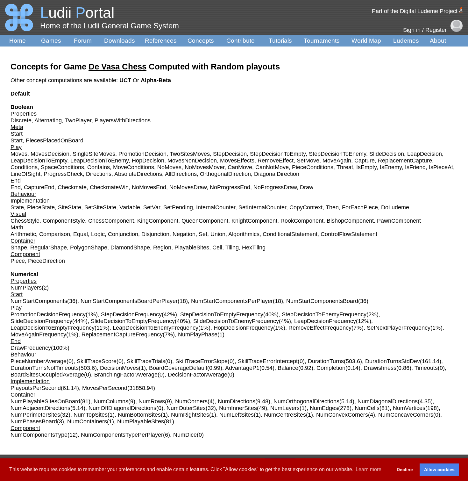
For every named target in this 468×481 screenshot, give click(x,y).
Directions (98, 174)
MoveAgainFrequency (38, 334)
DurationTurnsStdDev (392, 361)
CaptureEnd (39, 187)
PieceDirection (46, 261)
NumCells (367, 408)
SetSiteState (100, 207)
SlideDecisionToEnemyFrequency (236, 321)
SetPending (178, 207)
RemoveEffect (276, 160)
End (16, 187)
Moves (19, 154)
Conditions (24, 167)
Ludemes (406, 40)
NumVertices (409, 408)
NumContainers (87, 421)
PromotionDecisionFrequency (48, 314)
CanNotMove (272, 167)
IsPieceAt (441, 167)
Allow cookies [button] (439, 469)
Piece (18, 261)
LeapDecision (424, 154)
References (161, 40)
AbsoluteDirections (138, 174)
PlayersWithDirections (123, 120)
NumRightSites (190, 415)
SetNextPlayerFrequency (398, 328)
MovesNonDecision (192, 160)
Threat (345, 167)
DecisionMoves (119, 368)
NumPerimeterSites (35, 415)
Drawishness (380, 368)
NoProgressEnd (230, 187)
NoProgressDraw (275, 187)
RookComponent (301, 221)
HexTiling (254, 247)
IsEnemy (391, 167)
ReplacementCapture (405, 160)
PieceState (41, 207)
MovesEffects (237, 160)
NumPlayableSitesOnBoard (45, 401)
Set (203, 234)
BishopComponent (350, 221)
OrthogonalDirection (225, 174)
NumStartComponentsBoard (322, 301)
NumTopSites (91, 415)
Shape (19, 247)
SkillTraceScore (97, 361)
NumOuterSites (186, 408)
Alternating (48, 120)
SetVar (151, 207)
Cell (217, 247)
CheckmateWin (109, 187)
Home (17, 40)
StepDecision (230, 154)
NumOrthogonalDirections (306, 401)
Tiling (232, 247)
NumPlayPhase (197, 334)
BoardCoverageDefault (178, 368)
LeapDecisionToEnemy (99, 160)
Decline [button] (405, 469)
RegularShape (48, 247)
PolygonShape (88, 247)
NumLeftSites (236, 415)
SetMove (308, 160)
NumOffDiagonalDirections (122, 408)
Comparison (54, 234)
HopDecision (148, 160)
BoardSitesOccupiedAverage (47, 374)
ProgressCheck (63, 174)
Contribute (240, 40)
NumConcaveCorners (405, 415)
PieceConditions (312, 167)
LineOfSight (25, 174)
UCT (126, 80)
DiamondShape (130, 247)
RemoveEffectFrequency (319, 328)
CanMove (240, 167)
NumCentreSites (285, 415)
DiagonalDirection (276, 174)
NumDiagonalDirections (388, 401)
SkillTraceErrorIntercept (268, 361)
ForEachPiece (360, 207)
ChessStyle (25, 221)
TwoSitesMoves (190, 154)
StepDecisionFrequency (131, 314)
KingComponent (157, 221)
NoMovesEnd (149, 187)
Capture (364, 160)
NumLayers (285, 408)
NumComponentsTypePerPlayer (122, 435)
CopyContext (306, 207)
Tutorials (280, 40)
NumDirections (236, 401)
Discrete (21, 120)
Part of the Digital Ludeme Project (414, 11)
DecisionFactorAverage (197, 374)
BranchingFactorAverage (126, 374)
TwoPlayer (78, 120)
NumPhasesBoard (34, 421)
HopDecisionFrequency (243, 328)
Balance (288, 368)
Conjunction (123, 234)
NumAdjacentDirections (40, 408)
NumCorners (191, 401)
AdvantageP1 (242, 368)
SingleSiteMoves (94, 154)
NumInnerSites (238, 408)
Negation (184, 234)
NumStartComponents (39, 301)
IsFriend (415, 167)
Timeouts (426, 368)
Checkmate (72, 187)
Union (217, 234)
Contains (98, 167)
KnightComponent (254, 221)
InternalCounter (215, 207)
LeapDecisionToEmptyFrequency (53, 328)
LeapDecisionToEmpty (39, 160)
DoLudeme (395, 207)
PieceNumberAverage (39, 361)
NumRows (151, 401)
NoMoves (169, 167)
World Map (366, 40)
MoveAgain (337, 160)
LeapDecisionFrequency (325, 321)
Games (51, 40)
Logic (98, 234)
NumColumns (111, 401)
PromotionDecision (142, 154)
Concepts (201, 40)
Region (162, 247)
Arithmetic (23, 234)
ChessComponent (111, 221)
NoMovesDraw (188, 187)
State (17, 207)
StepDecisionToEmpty (278, 154)
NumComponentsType (39, 435)
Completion (330, 368)
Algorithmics (243, 234)
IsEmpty (366, 167)
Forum (83, 40)
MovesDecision (50, 154)
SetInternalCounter (262, 207)
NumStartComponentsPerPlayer (232, 301)
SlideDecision (386, 154)
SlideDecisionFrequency (41, 321)
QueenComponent (204, 221)
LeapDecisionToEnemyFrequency (155, 328)
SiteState (69, 207)
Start (17, 140)
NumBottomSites (139, 415)
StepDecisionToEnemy (337, 154)
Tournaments (322, 40)
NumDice (185, 435)
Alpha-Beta (156, 80)
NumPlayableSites (140, 421)
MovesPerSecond (104, 388)
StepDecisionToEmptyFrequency (221, 314)
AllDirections (181, 174)
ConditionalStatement (290, 234)
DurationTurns (326, 361)
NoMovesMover (204, 167)
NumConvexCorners (342, 415)
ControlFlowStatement (349, 234)
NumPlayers (26, 287)
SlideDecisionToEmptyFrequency (133, 321)
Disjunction (155, 234)
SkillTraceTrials (146, 361)
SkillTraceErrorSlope (201, 361)
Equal (80, 234)
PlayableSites (191, 247)
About (438, 40)
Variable (129, 207)
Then (332, 207)
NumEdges (324, 408)
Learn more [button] (368, 469)
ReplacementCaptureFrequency (122, 334)
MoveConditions (133, 167)
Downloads (119, 40)
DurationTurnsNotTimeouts (45, 368)
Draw (306, 187)
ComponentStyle (64, 221)
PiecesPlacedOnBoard (54, 140)
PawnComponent (399, 221)
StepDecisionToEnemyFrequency (324, 314)
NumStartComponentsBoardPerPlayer (129, 301)
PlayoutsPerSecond (36, 388)
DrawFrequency (31, 348)
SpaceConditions (62, 167)
